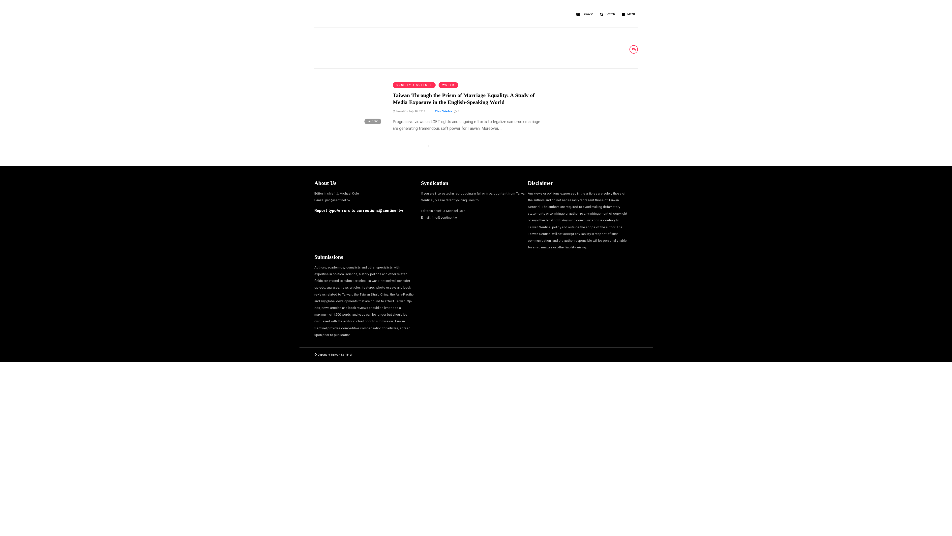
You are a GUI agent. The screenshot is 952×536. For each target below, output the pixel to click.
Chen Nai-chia (443, 111)
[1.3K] (349, 126)
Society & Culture (414, 85)
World (448, 85)
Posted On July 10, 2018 (410, 111)
